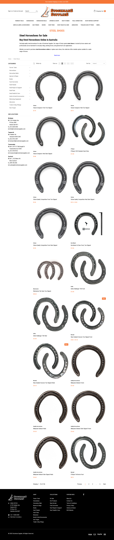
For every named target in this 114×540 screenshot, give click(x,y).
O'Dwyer (73, 149)
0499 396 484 (13, 163)
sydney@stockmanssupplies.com (18, 165)
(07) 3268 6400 (14, 127)
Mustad (72, 334)
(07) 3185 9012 (14, 151)
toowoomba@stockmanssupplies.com (20, 153)
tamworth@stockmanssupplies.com (19, 141)
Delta (72, 286)
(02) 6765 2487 (14, 139)
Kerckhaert (73, 243)
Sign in (10, 11)
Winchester (36, 289)
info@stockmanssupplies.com (17, 129)
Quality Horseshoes (75, 380)
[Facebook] (84, 494)
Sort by (88, 63)
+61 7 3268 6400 (14, 515)
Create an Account (18, 11)
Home (9, 59)
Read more (57, 55)
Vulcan (34, 105)
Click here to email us (15, 517)
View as (55, 63)
